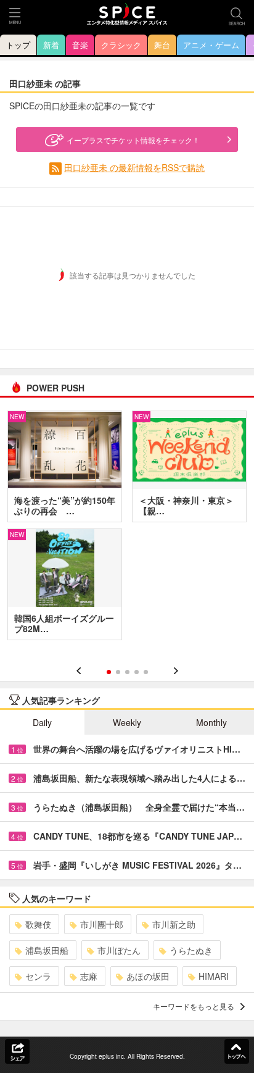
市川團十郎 (101, 924)
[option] (127, 530)
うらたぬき (191, 950)
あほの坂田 (148, 976)
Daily (42, 722)
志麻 (88, 976)
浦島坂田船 (46, 950)
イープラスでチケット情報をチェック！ (133, 140)
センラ (38, 976)
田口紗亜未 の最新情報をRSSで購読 (134, 167)
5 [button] (146, 672)
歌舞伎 (38, 924)
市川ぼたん (119, 950)
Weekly (127, 722)
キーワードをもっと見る (193, 1006)
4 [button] (136, 672)
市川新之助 (173, 924)
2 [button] (118, 672)
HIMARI (214, 976)
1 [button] (109, 672)
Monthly (211, 722)
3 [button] (127, 672)
